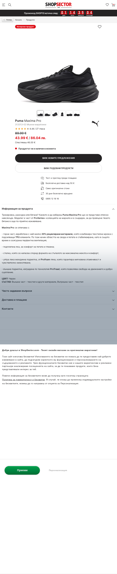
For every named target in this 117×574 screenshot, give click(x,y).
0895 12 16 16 (52, 198)
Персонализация (58, 470)
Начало (18, 20)
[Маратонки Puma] (95, 123)
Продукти (30, 20)
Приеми (22, 470)
